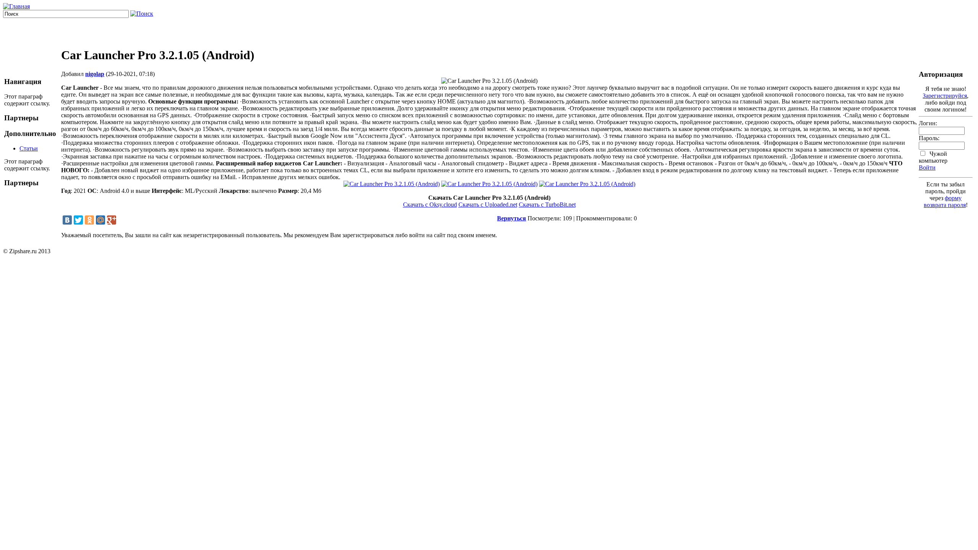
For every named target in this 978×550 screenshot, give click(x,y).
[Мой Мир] (100, 220)
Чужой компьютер (933, 157)
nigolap (94, 74)
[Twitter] (78, 220)
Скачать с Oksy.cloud (430, 204)
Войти (927, 167)
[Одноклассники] (89, 220)
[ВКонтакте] (67, 220)
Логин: (928, 123)
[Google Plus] (111, 220)
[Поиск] (141, 13)
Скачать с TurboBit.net (547, 204)
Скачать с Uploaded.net (487, 204)
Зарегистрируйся (945, 95)
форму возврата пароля (945, 201)
